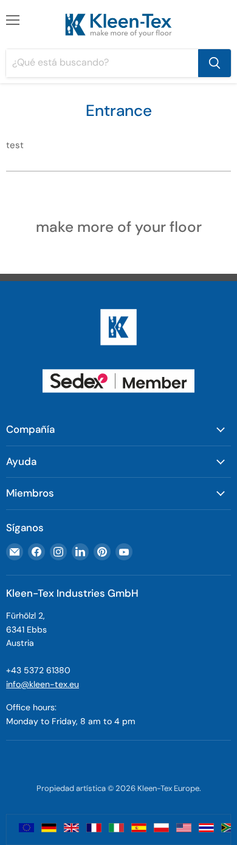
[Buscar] (214, 63)
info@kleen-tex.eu (42, 684)
